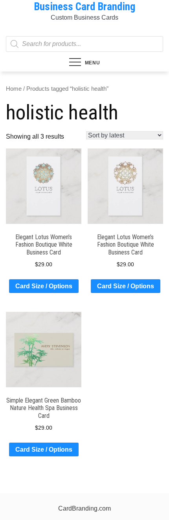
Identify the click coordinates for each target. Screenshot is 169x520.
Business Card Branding (84, 6)
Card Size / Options (43, 286)
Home (14, 89)
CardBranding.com (84, 508)
